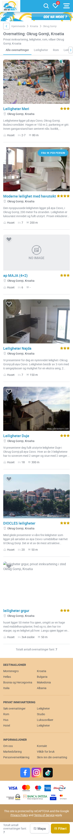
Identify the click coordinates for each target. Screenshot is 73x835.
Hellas (7, 677)
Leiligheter (41, 50)
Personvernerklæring (16, 757)
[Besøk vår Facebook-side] (25, 773)
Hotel (6, 725)
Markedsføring (12, 751)
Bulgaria (42, 677)
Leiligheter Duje (16, 435)
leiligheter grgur (16, 610)
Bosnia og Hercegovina (17, 682)
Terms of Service (44, 815)
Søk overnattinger (14, 708)
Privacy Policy (19, 815)
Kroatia (34, 26)
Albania (41, 688)
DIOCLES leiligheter (19, 523)
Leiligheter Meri (16, 108)
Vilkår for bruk (46, 751)
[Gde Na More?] (10, 6)
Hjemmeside (18, 26)
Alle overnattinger (17, 50)
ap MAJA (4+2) (15, 275)
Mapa (42, 828)
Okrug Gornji (15, 114)
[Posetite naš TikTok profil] (48, 773)
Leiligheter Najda (17, 348)
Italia (6, 688)
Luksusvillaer (45, 720)
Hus (5, 720)
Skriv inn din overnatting (52, 757)
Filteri (62, 828)
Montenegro (11, 671)
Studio (41, 714)
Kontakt (42, 746)
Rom (56, 50)
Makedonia (44, 682)
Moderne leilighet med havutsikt (29, 196)
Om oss (8, 746)
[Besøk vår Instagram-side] (36, 773)
